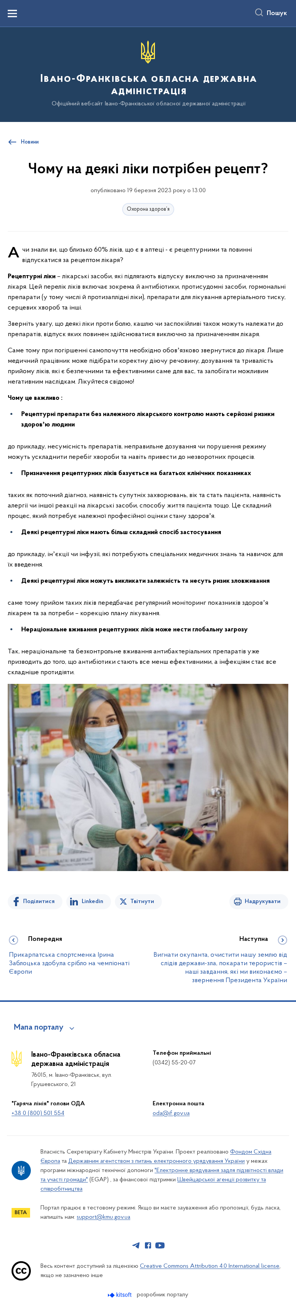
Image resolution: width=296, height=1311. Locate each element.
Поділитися (39, 901)
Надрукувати (263, 901)
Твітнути (142, 901)
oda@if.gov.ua (171, 1113)
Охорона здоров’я (148, 209)
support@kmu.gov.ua (103, 1217)
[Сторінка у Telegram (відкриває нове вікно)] (136, 1245)
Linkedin (92, 901)
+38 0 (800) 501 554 (38, 1113)
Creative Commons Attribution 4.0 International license (209, 1266)
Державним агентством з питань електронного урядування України (156, 1161)
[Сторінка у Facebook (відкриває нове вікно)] (148, 1245)
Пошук (277, 13)
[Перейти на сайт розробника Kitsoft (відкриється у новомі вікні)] (120, 1295)
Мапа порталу (39, 1027)
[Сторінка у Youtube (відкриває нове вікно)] (160, 1245)
